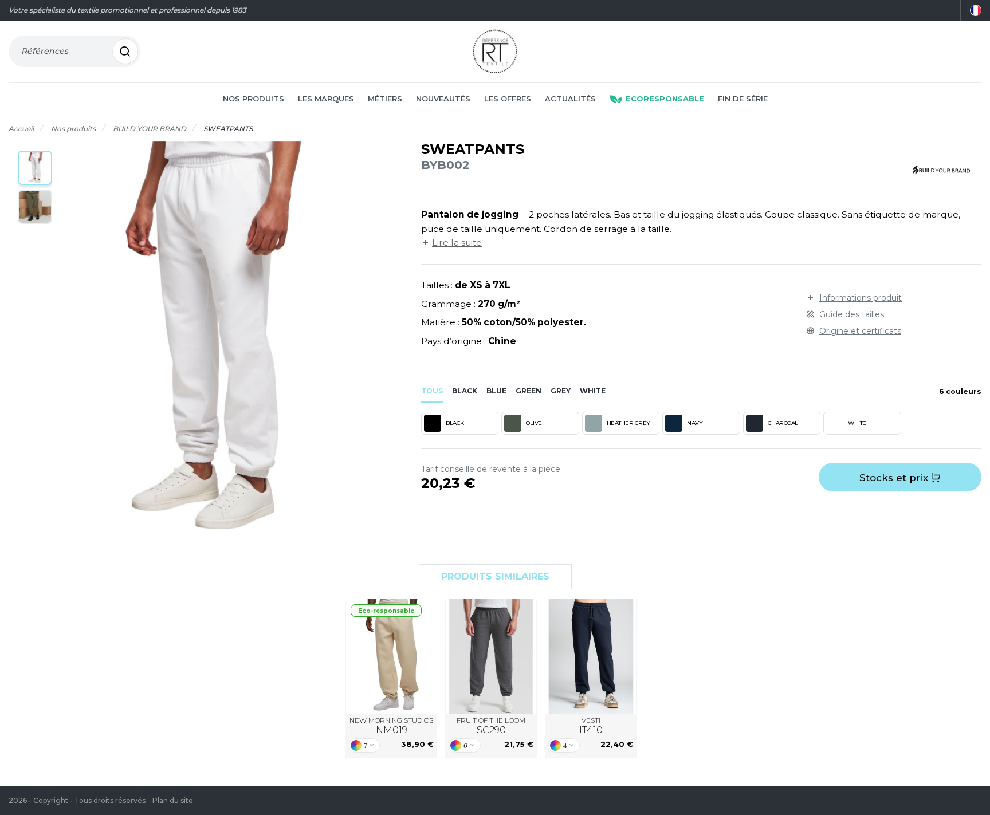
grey (561, 391)
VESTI (591, 725)
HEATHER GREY (628, 423)
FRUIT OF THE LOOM (491, 725)
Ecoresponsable (665, 98)
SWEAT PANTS (591, 655)
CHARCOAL (783, 423)
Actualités (570, 98)
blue (496, 391)
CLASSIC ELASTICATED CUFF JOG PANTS (491, 656)
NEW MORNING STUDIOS (391, 725)
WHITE (857, 423)
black (464, 391)
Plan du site (172, 800)
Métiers (385, 98)
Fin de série (743, 98)
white (593, 391)
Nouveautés (443, 98)
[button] (35, 168)
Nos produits (253, 98)
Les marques (326, 98)
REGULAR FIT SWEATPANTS (391, 655)
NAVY (694, 423)
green (528, 391)
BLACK (455, 423)
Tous (432, 391)
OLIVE (534, 423)
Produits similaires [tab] (495, 576)
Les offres (507, 98)
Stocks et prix (895, 477)
